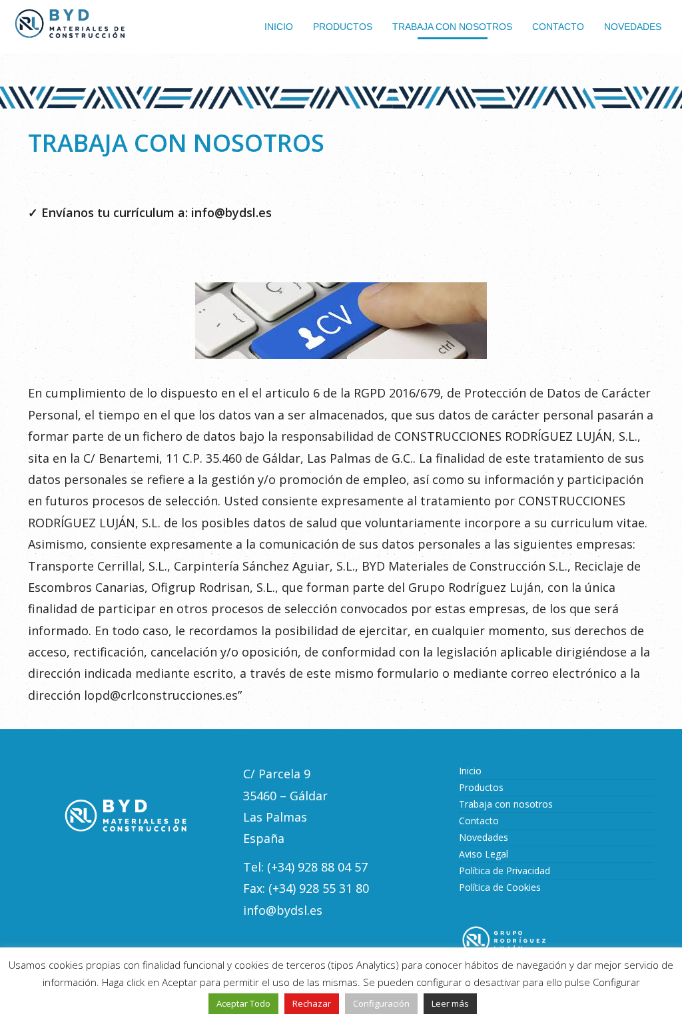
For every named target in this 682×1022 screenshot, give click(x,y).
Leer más (450, 1003)
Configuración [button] (381, 1003)
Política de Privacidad (504, 870)
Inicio (470, 770)
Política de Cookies (500, 887)
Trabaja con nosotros (506, 804)
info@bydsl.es (231, 212)
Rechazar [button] (311, 1003)
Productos (481, 787)
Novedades (483, 837)
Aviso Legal (483, 854)
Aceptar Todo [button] (243, 1003)
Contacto (479, 820)
